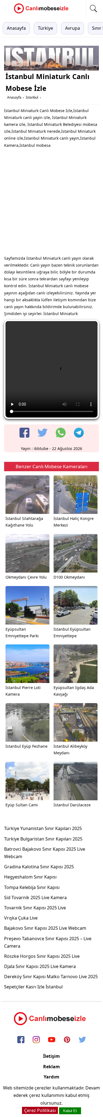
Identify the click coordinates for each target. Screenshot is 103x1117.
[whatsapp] (61, 432)
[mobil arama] (93, 8)
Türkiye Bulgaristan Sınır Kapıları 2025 (43, 839)
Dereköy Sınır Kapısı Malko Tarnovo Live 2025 (51, 977)
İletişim (51, 1056)
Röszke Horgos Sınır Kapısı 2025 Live (42, 956)
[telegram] (79, 432)
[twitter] (43, 432)
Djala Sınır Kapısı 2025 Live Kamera (40, 966)
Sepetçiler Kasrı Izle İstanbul (33, 987)
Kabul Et (70, 1111)
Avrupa (72, 28)
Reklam (51, 1067)
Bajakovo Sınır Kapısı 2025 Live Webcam (45, 928)
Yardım (51, 1077)
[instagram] (36, 1040)
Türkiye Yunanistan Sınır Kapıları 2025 (43, 828)
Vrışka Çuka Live (21, 918)
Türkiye (45, 28)
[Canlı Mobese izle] (42, 13)
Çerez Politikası (40, 1110)
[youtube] (51, 1040)
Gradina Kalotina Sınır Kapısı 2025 (39, 867)
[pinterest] (67, 1040)
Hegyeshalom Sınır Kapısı (30, 877)
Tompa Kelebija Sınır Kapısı (32, 887)
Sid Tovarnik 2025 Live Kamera (35, 897)
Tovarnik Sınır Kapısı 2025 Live (35, 908)
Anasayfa (16, 28)
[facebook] (24, 432)
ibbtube (41, 448)
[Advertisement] (51, 203)
